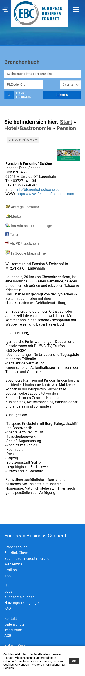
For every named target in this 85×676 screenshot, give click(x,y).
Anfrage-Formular (25, 207)
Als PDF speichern (24, 243)
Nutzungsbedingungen (22, 603)
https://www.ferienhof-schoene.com (45, 194)
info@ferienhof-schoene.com (39, 189)
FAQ (7, 608)
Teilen (14, 235)
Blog (8, 575)
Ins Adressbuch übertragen (32, 226)
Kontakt (10, 619)
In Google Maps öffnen (29, 253)
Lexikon (10, 570)
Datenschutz (14, 624)
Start (66, 122)
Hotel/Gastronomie (27, 128)
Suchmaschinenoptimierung (26, 558)
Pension (66, 128)
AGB (7, 636)
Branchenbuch (15, 547)
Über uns (11, 586)
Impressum (13, 630)
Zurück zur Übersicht (23, 140)
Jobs (8, 591)
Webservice (13, 564)
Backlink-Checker (18, 553)
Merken (17, 216)
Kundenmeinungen (19, 597)
